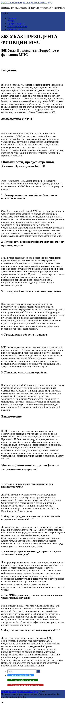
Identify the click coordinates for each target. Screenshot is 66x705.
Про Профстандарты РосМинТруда (33, 2)
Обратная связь (15, 29)
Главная (11, 18)
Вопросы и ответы (17, 26)
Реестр (10, 21)
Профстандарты (15, 23)
